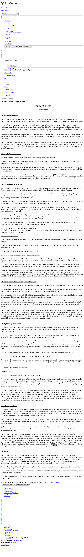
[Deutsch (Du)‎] (8, 46)
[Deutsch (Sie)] (17, 46)
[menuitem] (12, 24)
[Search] (12, 44)
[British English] (27, 46)
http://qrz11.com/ (17, 540)
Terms (6, 87)
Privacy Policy (54, 482)
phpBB (9, 538)
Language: (3, 98)
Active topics (8, 73)
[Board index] (1, 16)
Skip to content (4, 10)
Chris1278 (13, 542)
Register (14, 62)
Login (8, 62)
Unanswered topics (10, 75)
